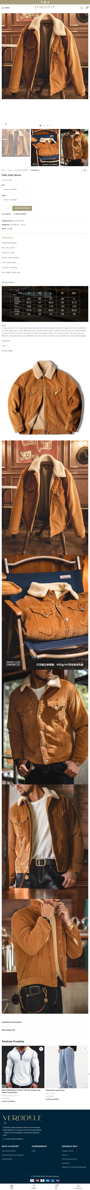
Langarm (11, 1095)
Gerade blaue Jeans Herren (55, 1090)
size (3, 185)
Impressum (66, 1163)
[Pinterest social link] (45, 2)
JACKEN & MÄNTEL (22, 170)
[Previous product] (82, 170)
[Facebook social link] (8, 228)
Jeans (47, 1093)
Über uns (65, 1155)
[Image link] (22, 1119)
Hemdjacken (35, 170)
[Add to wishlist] (41, 1049)
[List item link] (22, 1139)
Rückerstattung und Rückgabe (13, 1155)
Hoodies (4, 1095)
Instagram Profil (67, 1151)
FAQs (34, 1151)
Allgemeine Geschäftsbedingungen (74, 1167)
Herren (10, 170)
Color (4, 195)
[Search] (81, 8)
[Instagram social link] (41, 2)
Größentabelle (7, 1159)
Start (3, 170)
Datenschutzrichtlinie (69, 1159)
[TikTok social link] (48, 2)
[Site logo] (45, 8)
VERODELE (41, 1176)
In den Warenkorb (22, 208)
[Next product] (87, 170)
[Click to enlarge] (6, 123)
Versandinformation (9, 1151)
